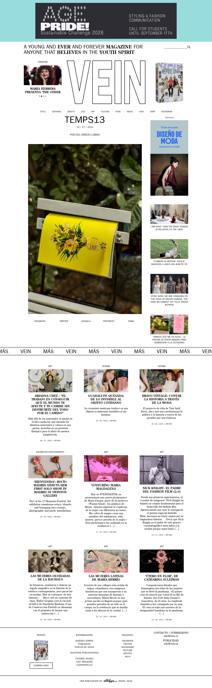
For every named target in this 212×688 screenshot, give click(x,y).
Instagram (167, 112)
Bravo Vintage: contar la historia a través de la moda (161, 399)
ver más (57, 441)
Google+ (5, 686)
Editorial (56, 112)
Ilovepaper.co (84, 665)
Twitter (127, 644)
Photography (56, 452)
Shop (152, 112)
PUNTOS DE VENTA (84, 647)
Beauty (71, 112)
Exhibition (42, 452)
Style (43, 112)
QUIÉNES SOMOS (84, 641)
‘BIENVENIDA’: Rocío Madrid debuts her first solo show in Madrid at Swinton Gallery (50, 489)
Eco (83, 112)
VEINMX (106, 366)
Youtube (127, 650)
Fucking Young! (84, 659)
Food (118, 112)
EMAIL (131, 321)
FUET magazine (84, 662)
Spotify (127, 654)
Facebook (127, 641)
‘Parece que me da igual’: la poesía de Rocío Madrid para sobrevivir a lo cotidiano (169, 340)
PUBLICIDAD (84, 644)
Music (130, 112)
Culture (105, 112)
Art (93, 112)
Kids (141, 112)
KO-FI (127, 657)
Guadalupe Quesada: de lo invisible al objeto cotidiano (106, 399)
